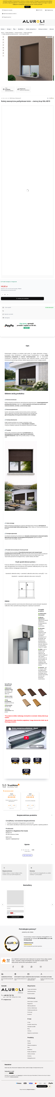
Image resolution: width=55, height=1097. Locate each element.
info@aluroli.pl (50, 10)
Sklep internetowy (27, 1089)
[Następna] (53, 4)
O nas (29, 1022)
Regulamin (30, 1003)
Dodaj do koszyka (23, 298)
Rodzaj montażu (18, 32)
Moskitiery (30, 1049)
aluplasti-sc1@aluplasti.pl (12, 839)
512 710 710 (40, 10)
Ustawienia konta (32, 991)
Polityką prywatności (14, 1076)
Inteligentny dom (31, 1058)
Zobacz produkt (15, 917)
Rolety (27, 7)
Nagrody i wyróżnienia (33, 1033)
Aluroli (2, 32)
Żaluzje (29, 1043)
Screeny (29, 1056)
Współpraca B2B (31, 1026)
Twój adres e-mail (9, 1071)
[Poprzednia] (1, 4)
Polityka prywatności (32, 1010)
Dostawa (30, 1014)
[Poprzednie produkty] (2, 904)
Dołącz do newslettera (11, 1073)
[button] (3, 790)
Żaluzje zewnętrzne (32, 1045)
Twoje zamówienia (32, 989)
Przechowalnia (31, 993)
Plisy (29, 1047)
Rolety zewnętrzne (9, 32)
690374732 (9, 837)
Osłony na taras (31, 1054)
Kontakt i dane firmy (32, 1024)
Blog (29, 1028)
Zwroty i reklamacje (32, 1008)
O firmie (29, 1031)
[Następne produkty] (52, 904)
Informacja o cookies (33, 1001)
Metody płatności (32, 1005)
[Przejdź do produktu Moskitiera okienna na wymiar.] (15, 898)
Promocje (30, 1012)
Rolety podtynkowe (28, 32)
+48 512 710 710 (8, 995)
